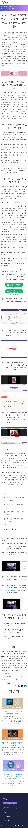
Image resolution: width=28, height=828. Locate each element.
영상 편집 (11, 6)
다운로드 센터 (11, 803)
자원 (5, 6)
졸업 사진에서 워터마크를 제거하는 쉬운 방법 (13, 744)
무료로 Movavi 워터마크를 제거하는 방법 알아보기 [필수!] (13, 712)
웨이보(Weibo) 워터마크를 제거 (14, 590)
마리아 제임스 (8, 673)
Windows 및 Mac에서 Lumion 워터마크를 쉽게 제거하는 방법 (14, 775)
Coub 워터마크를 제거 (17, 419)
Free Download (15, 284)
